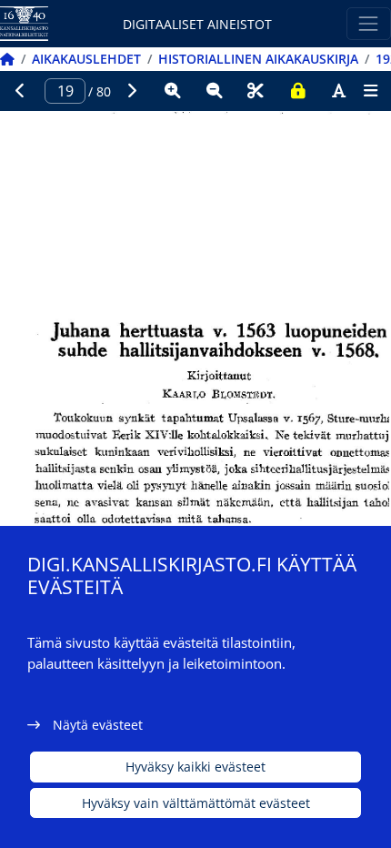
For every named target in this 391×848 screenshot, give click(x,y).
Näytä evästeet (98, 724)
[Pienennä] (214, 91)
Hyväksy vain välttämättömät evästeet (196, 803)
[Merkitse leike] (255, 91)
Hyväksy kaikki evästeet (195, 766)
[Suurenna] (173, 91)
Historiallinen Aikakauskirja (258, 58)
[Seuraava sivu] (132, 91)
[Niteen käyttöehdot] (297, 91)
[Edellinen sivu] (21, 91)
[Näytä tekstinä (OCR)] (339, 91)
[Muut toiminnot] (370, 91)
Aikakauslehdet (86, 58)
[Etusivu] (7, 58)
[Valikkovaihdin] (368, 23)
